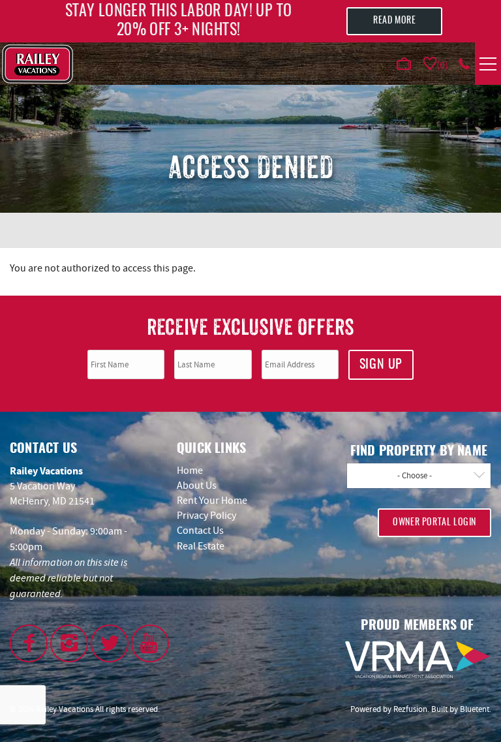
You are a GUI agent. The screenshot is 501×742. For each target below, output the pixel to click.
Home (190, 470)
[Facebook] (29, 643)
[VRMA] (417, 659)
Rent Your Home (212, 500)
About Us (197, 485)
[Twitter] (110, 643)
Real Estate (200, 546)
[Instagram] (69, 643)
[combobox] (419, 475)
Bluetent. (475, 709)
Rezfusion (410, 709)
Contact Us (200, 530)
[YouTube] (150, 643)
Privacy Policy (206, 515)
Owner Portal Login (434, 522)
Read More (394, 20)
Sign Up (380, 364)
